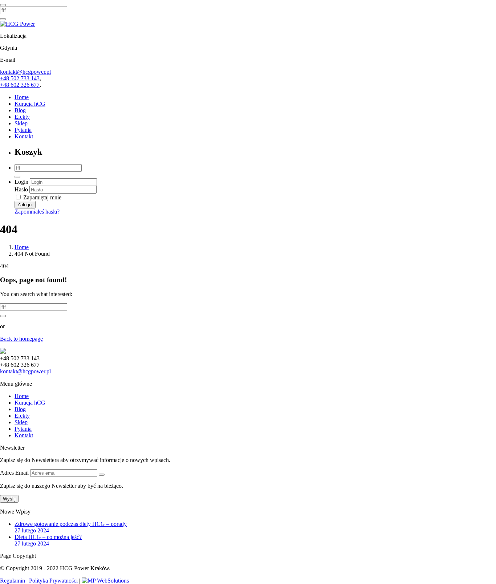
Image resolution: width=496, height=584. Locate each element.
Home (22, 97)
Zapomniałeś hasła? (37, 211)
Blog (20, 110)
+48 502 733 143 (20, 78)
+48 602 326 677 (20, 85)
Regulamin (12, 580)
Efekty (22, 117)
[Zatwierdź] (102, 475)
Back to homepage (21, 339)
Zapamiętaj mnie (41, 197)
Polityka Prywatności (53, 580)
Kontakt (24, 136)
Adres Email (15, 473)
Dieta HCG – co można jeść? (48, 537)
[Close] (3, 5)
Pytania (23, 130)
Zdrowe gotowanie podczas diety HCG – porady (71, 524)
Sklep (21, 123)
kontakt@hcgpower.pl (25, 72)
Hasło (21, 189)
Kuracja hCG (30, 104)
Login (21, 182)
